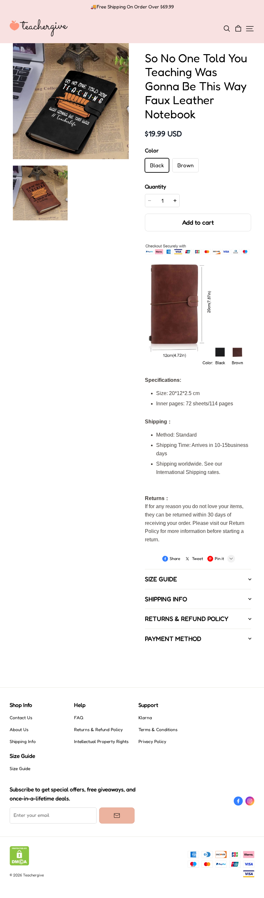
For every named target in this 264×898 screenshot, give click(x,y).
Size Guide (20, 768)
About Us (19, 729)
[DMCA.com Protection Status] (19, 864)
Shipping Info (23, 741)
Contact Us (21, 717)
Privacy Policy (152, 741)
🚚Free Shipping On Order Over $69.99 (132, 7)
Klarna (145, 717)
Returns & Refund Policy (98, 729)
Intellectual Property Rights (101, 741)
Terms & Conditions (157, 729)
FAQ (78, 717)
